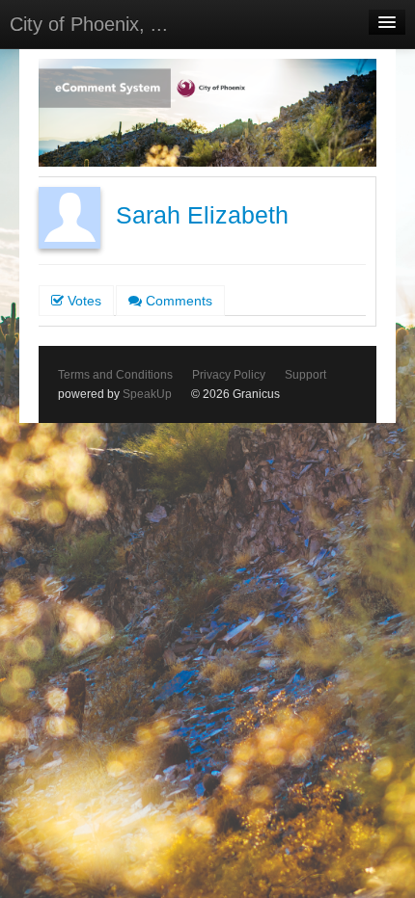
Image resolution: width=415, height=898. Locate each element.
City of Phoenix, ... (89, 24)
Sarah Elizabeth (202, 215)
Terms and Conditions (115, 375)
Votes (82, 300)
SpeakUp (147, 394)
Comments (177, 300)
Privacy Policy (228, 375)
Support (305, 375)
